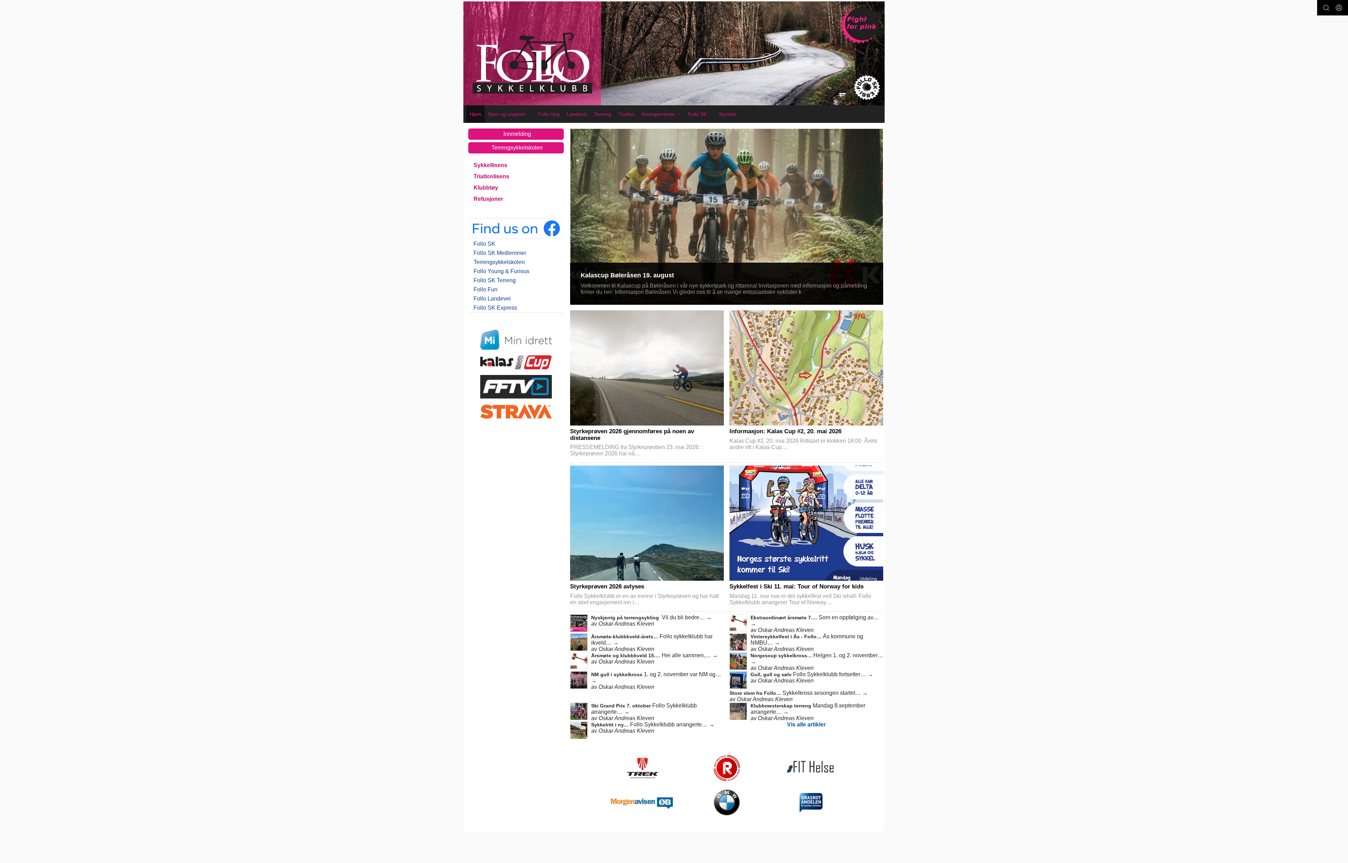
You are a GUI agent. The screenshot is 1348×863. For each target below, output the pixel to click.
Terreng (602, 114)
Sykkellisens (490, 165)
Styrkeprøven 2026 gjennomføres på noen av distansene (632, 434)
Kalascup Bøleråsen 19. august (627, 275)
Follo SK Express (495, 308)
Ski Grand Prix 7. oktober (621, 706)
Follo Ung (549, 114)
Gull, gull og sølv (772, 674)
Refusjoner (488, 199)
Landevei (577, 114)
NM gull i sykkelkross (617, 674)
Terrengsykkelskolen (517, 148)
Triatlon (626, 114)
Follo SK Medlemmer (500, 253)
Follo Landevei (492, 299)
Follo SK (484, 244)
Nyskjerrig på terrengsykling (625, 617)
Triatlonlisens (491, 176)
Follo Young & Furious (501, 271)
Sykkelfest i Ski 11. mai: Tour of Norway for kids (796, 586)
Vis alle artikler (806, 724)
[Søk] (1326, 7)
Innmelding (517, 134)
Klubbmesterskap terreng (782, 706)
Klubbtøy (486, 188)
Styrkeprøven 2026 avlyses (607, 586)
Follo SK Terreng (495, 280)
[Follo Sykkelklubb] (674, 53)
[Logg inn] (1339, 7)
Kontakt (727, 114)
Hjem (475, 114)
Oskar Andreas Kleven (626, 624)
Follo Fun (485, 289)
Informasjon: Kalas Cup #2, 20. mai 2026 (785, 431)
